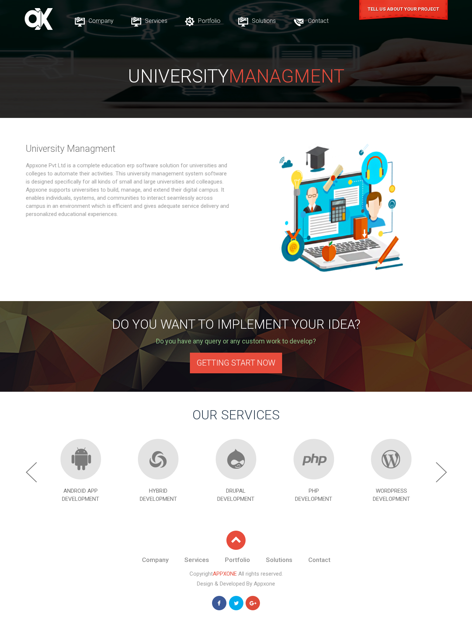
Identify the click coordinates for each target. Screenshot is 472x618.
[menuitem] (94, 21)
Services (155, 20)
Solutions (263, 20)
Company (100, 20)
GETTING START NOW (236, 362)
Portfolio (209, 20)
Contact (317, 20)
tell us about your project (403, 9)
